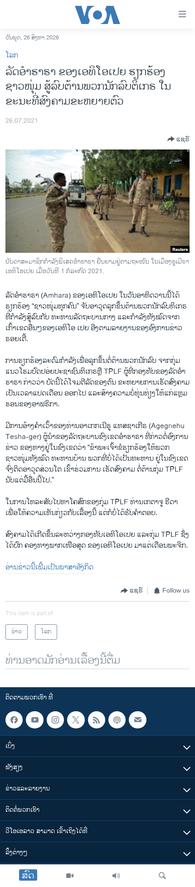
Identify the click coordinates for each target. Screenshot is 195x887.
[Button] (178, 139)
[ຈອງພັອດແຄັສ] (137, 719)
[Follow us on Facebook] (14, 719)
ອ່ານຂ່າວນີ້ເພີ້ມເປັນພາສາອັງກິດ (49, 567)
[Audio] (116, 875)
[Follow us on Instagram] (55, 719)
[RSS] (96, 719)
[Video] (69, 875)
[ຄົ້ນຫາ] (162, 875)
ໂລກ (11, 55)
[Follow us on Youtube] (34, 719)
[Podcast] (117, 719)
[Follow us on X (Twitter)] (75, 719)
